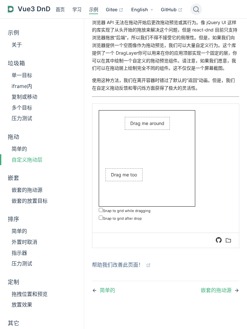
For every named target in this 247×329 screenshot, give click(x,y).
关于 (17, 44)
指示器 (19, 253)
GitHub (169, 9)
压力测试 (22, 118)
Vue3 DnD (34, 9)
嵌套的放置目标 (30, 201)
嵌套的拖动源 (27, 190)
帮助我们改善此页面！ (118, 265)
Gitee (112, 9)
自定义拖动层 (27, 159)
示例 (93, 9)
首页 (60, 9)
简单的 (19, 149)
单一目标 (22, 75)
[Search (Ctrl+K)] (196, 9)
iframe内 (22, 86)
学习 (76, 9)
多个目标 (22, 107)
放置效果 (22, 304)
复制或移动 (24, 96)
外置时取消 (24, 242)
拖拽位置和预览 (30, 294)
